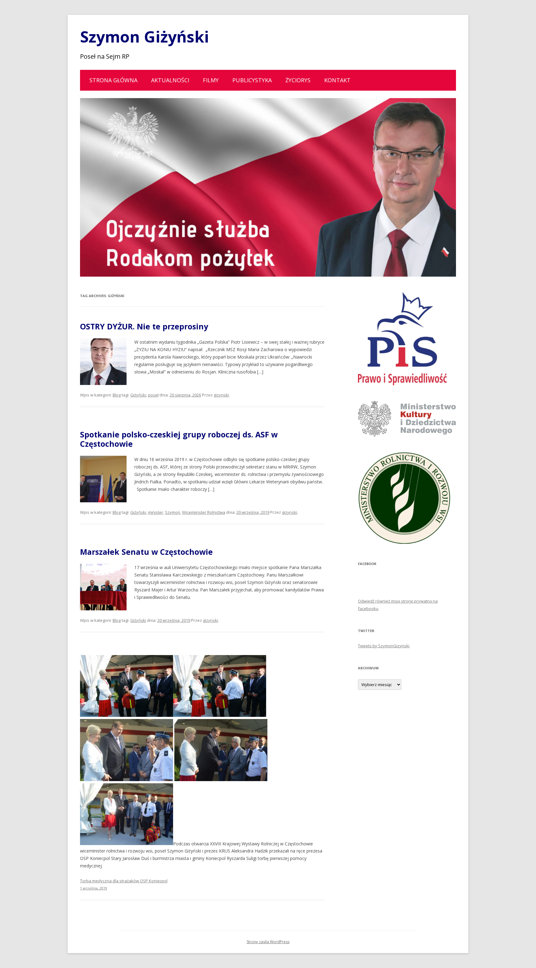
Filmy (211, 80)
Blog (117, 395)
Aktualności (170, 80)
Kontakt (337, 80)
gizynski (221, 395)
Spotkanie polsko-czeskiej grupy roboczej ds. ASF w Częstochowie (179, 439)
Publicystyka (252, 80)
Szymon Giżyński (144, 36)
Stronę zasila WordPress (268, 941)
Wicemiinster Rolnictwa (203, 512)
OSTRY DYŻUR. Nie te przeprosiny (144, 326)
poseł (153, 395)
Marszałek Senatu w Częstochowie (146, 551)
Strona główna (113, 80)
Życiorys (297, 80)
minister (155, 512)
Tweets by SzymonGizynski (383, 646)
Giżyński (138, 395)
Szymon (172, 512)
